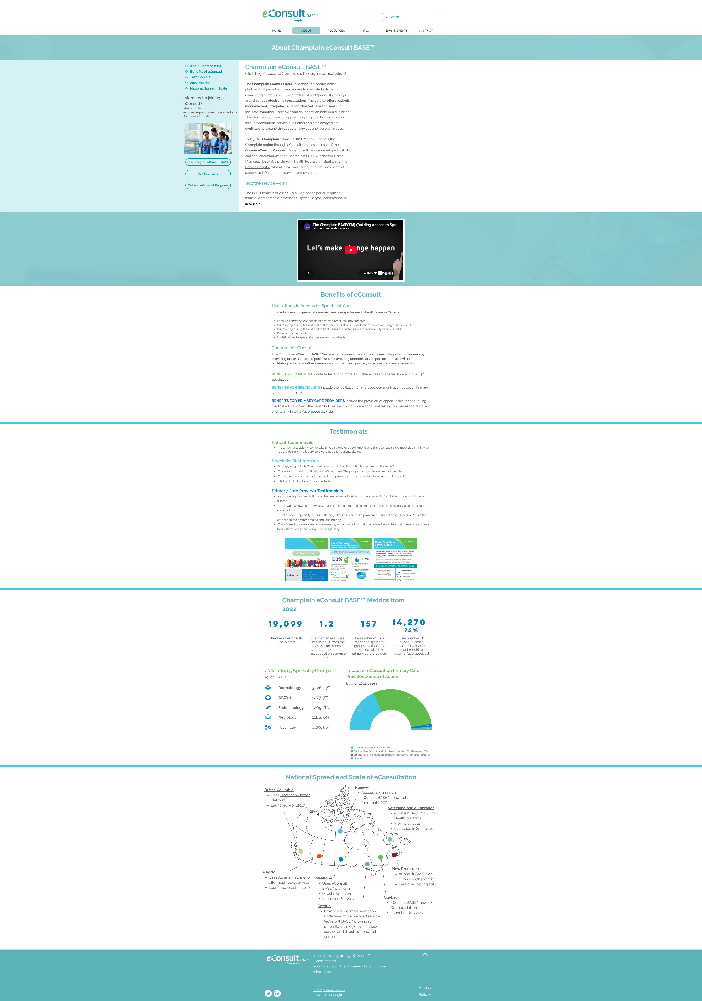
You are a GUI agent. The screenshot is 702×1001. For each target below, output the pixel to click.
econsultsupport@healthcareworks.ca (210, 112)
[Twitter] (268, 993)
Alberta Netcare (291, 877)
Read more (252, 204)
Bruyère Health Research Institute (307, 161)
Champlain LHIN (301, 156)
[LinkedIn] (277, 993)
